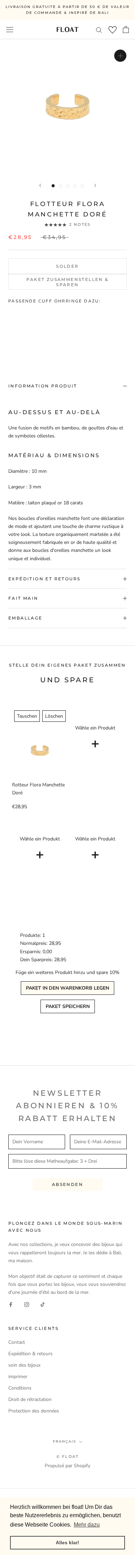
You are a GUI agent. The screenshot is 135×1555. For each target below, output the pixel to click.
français (64, 1441)
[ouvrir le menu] (9, 29)
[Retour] (40, 185)
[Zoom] (120, 56)
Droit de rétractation (30, 1399)
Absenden (67, 1184)
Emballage (25, 618)
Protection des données (33, 1411)
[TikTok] (42, 1304)
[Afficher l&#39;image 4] (74, 185)
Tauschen (27, 716)
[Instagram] (26, 1304)
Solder (67, 266)
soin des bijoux (24, 1365)
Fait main (23, 598)
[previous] (9, 330)
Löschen (54, 716)
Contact (16, 1342)
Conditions (20, 1388)
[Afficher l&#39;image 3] (67, 185)
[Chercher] (99, 30)
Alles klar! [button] (67, 1542)
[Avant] (95, 185)
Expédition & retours (30, 1353)
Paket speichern (68, 1006)
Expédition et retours (44, 578)
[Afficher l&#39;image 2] (60, 185)
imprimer (17, 1376)
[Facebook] (10, 1304)
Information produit (42, 385)
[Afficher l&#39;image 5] (82, 185)
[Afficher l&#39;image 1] (53, 185)
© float (67, 1456)
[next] (126, 330)
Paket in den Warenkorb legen (67, 988)
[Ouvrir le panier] (126, 29)
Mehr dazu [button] (87, 1525)
